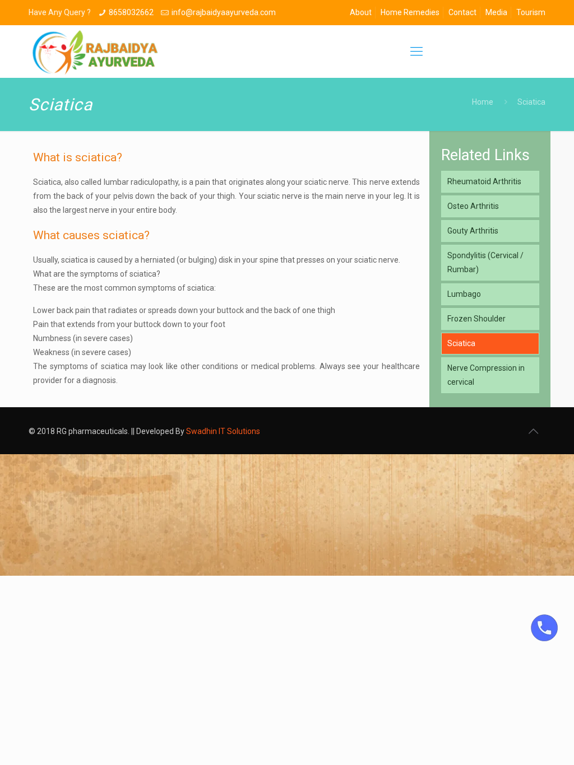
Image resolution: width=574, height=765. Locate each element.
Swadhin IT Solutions (223, 431)
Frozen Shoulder (476, 318)
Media (496, 12)
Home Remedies (410, 12)
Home (482, 101)
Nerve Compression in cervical (486, 374)
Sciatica (461, 343)
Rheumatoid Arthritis (484, 181)
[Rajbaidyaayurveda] (95, 51)
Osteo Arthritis (473, 206)
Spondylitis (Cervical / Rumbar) (485, 262)
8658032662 (131, 12)
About (361, 12)
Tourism (530, 12)
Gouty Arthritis (472, 230)
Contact (462, 12)
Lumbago (464, 294)
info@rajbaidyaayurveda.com (224, 12)
